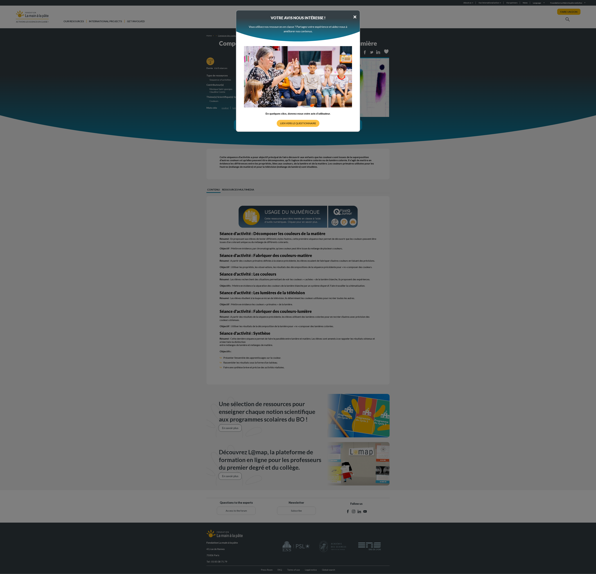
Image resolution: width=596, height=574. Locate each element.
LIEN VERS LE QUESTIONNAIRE (298, 123)
